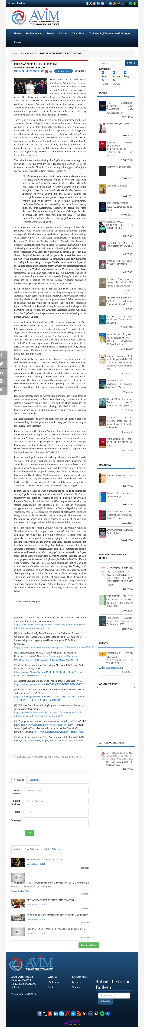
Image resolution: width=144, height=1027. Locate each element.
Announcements (109, 683)
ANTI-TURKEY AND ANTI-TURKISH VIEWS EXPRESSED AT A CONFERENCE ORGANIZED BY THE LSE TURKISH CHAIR (50, 885)
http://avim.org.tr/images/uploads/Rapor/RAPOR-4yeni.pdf (52, 740)
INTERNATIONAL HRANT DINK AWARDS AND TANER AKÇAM (56, 929)
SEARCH (131, 63)
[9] (41, 508)
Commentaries (28, 53)
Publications (33, 33)
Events (50, 33)
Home (17, 33)
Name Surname (16, 791)
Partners (76, 982)
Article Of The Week (112, 742)
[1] (45, 167)
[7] (84, 441)
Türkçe (11, 3)
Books (103, 92)
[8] (57, 452)
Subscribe (105, 1001)
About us (52, 976)
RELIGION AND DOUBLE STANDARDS (44, 859)
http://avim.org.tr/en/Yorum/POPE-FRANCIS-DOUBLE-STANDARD (48, 684)
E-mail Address (15, 802)
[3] (62, 272)
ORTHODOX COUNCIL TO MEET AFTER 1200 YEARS (51, 900)
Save (29, 832)
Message (16, 820)
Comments (35, 779)
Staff (62, 33)
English (21, 3)
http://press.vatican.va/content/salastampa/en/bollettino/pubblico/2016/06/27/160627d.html (63, 647)
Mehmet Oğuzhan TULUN (29, 71)
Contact (18, 42)
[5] (36, 362)
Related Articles (52, 849)
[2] (64, 170)
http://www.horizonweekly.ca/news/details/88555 (58, 731)
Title (17, 811)
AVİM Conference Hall (111, 667)
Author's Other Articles (26, 849)
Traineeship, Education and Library (108, 33)
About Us (77, 33)
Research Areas (79, 976)
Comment (19, 779)
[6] (56, 376)
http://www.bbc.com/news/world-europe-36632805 (47, 724)
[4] (37, 332)
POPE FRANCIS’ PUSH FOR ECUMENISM (60, 53)
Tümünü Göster (89, 945)
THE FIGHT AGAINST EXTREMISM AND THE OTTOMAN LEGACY (57, 915)
